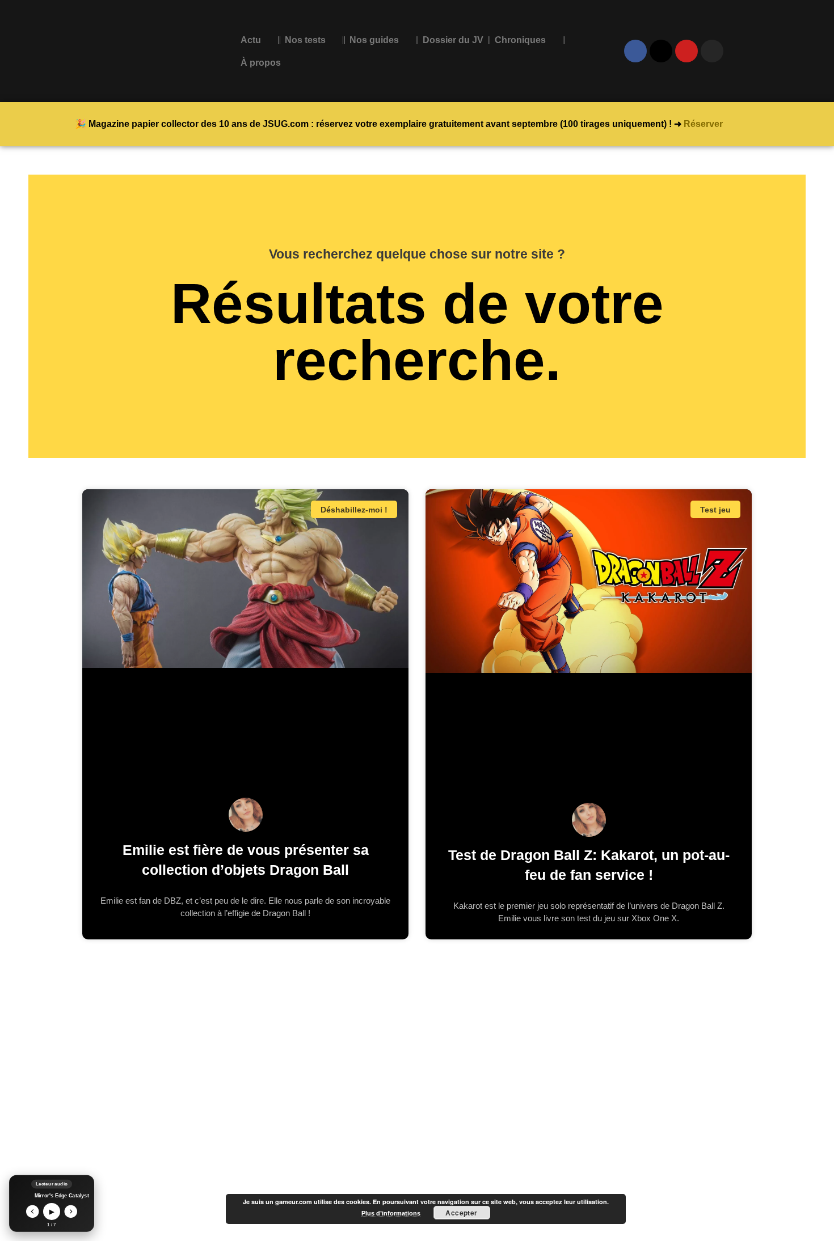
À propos (261, 62)
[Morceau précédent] (32, 1211)
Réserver (703, 124)
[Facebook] (635, 51)
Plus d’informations (390, 1213)
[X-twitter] (661, 51)
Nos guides (374, 40)
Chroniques (520, 40)
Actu (251, 40)
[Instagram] (712, 51)
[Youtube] (686, 51)
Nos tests (305, 40)
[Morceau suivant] (71, 1211)
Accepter (461, 1213)
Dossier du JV (453, 40)
